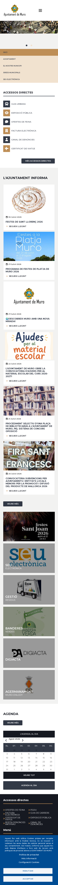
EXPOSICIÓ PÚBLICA (21, 113)
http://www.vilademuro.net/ (29, 684)
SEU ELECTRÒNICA (11, 79)
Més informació (29, 858)
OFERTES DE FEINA (21, 122)
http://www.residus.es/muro (29, 590)
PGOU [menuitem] (33, 810)
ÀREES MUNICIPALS (11, 73)
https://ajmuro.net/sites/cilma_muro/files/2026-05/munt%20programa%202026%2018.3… (29, 526)
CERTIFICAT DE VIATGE (23, 148)
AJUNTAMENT (9, 59)
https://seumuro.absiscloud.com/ (29, 558)
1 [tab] (26, 45)
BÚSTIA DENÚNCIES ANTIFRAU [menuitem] (15, 823)
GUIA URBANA (18, 104)
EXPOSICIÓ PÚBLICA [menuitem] (40, 818)
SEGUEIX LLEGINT (17, 226)
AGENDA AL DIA (29, 785)
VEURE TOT (29, 775)
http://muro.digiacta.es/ (29, 653)
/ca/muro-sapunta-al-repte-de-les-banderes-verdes (29, 621)
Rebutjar (28, 871)
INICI (5, 52)
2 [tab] (31, 45)
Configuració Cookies (29, 862)
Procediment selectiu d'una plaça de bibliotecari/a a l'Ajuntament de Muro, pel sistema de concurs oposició (29, 427)
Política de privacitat (29, 854)
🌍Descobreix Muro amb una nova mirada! (28, 320)
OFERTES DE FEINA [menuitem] (15, 810)
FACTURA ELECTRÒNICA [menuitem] (12, 814)
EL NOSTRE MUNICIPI (12, 66)
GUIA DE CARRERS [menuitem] (39, 813)
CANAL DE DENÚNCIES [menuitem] (36, 823)
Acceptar (28, 879)
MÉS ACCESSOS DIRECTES (38, 161)
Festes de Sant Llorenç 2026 (24, 222)
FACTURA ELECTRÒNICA (23, 131)
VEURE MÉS (12, 504)
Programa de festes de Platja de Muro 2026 (27, 270)
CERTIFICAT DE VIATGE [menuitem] (12, 819)
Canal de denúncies (23, 139)
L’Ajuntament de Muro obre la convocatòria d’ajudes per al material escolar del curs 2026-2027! (27, 372)
